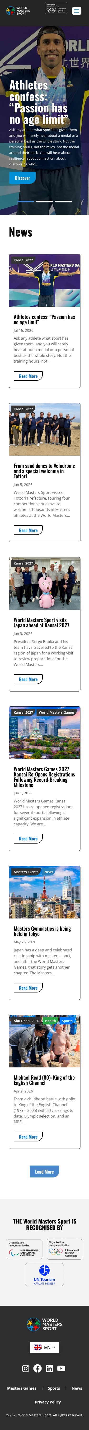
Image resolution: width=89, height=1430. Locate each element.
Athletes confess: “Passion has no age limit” (38, 101)
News (48, 872)
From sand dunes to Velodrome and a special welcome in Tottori (44, 471)
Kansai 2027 (23, 260)
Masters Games (21, 1379)
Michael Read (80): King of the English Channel (44, 1079)
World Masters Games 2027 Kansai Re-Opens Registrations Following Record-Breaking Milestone (44, 776)
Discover (22, 178)
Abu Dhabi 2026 (26, 1020)
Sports (67, 1020)
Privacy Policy (48, 1392)
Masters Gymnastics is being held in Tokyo (42, 930)
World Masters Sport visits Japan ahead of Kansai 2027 (41, 622)
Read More (28, 376)
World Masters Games (57, 712)
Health (50, 1020)
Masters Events (26, 872)
